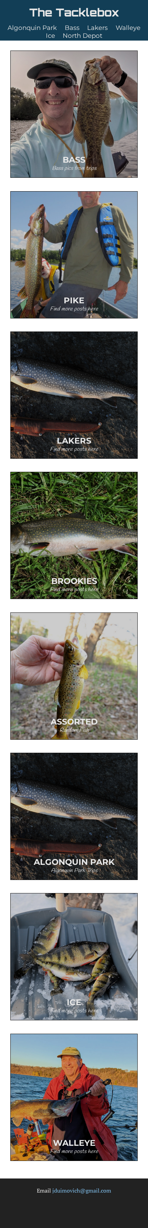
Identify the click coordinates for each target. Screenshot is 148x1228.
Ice (50, 36)
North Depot (82, 36)
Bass (72, 28)
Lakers (97, 28)
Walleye (128, 28)
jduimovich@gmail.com (81, 1190)
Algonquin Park (32, 28)
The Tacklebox (74, 12)
